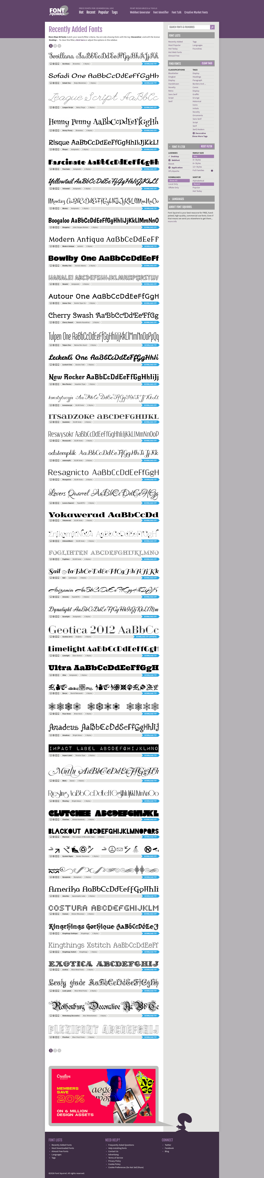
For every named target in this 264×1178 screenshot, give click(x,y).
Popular (103, 12)
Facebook (169, 1148)
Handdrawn (173, 84)
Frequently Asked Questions (121, 1145)
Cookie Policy (114, 1164)
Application (175, 167)
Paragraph (197, 80)
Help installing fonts (117, 1148)
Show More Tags (199, 136)
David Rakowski (77, 693)
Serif (170, 101)
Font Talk (176, 12)
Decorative (199, 133)
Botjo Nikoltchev (80, 83)
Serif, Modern (198, 129)
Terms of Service (115, 1157)
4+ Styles (197, 160)
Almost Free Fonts (60, 1151)
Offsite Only (173, 187)
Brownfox (76, 64)
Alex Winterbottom (90, 1016)
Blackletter (173, 73)
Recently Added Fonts (62, 1145)
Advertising (113, 1154)
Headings (197, 77)
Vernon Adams (80, 266)
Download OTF (150, 107)
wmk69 (80, 246)
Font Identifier (161, 12)
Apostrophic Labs (78, 896)
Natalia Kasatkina (83, 322)
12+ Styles (197, 167)
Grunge (196, 98)
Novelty (172, 87)
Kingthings (85, 933)
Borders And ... (199, 84)
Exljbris (79, 637)
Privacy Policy (114, 1161)
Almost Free (173, 55)
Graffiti (196, 94)
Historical (197, 101)
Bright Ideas (77, 735)
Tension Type (80, 755)
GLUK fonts (79, 405)
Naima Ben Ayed (80, 345)
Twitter (168, 1145)
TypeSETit (81, 503)
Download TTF (150, 64)
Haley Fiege (80, 107)
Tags (115, 12)
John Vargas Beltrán (80, 227)
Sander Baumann (82, 856)
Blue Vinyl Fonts (78, 1037)
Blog (167, 1151)
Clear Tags (207, 63)
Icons (195, 105)
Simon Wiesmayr (78, 914)
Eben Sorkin (77, 656)
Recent (90, 12)
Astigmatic (75, 149)
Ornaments (198, 115)
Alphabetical (198, 180)
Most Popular (174, 45)
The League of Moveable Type (83, 837)
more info (172, 221)
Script (171, 98)
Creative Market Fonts (196, 12)
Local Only (173, 184)
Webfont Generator (140, 12)
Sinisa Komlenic (78, 819)
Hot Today (173, 48)
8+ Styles (197, 163)
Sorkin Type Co (80, 303)
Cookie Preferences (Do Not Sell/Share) (126, 1167)
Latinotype (73, 578)
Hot (81, 12)
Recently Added (175, 41)
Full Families (198, 170)
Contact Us (113, 1151)
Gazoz (72, 781)
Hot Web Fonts (175, 52)
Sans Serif (172, 94)
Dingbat (172, 77)
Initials (196, 108)
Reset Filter (206, 146)
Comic (195, 87)
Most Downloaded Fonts (63, 1148)
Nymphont (77, 877)
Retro (170, 91)
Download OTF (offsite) (146, 637)
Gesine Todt (79, 365)
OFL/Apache (173, 171)
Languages (197, 45)
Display (171, 80)
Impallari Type (80, 384)
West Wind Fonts (77, 970)
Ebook (171, 163)
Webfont (174, 160)
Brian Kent (78, 714)
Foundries (197, 48)
